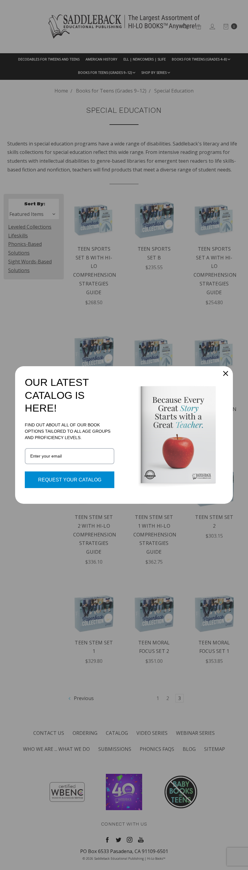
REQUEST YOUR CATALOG (69, 479)
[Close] (225, 373)
